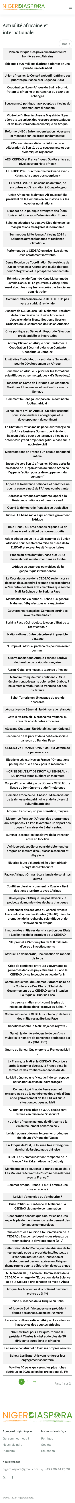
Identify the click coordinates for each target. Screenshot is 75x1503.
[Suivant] (35, 1381)
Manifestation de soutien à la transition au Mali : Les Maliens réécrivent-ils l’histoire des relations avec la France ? (37, 1173)
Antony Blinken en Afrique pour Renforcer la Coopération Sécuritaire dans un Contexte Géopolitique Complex (37, 347)
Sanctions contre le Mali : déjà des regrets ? (37, 1026)
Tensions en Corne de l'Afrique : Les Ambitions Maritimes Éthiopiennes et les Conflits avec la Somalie (38, 387)
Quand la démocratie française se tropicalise (37, 507)
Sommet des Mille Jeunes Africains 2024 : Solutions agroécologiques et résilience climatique (37, 239)
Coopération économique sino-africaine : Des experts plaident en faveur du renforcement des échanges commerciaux (37, 1220)
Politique (47, 1438)
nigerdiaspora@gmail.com (20, 1469)
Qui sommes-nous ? (16, 1438)
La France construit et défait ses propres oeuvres (37, 1348)
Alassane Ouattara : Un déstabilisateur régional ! (37, 728)
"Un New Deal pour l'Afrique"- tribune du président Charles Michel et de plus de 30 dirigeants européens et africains (37, 1336)
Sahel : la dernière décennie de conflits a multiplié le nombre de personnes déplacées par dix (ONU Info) (37, 1038)
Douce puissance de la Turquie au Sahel (37, 1301)
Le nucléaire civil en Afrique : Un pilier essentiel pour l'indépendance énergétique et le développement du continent (37, 415)
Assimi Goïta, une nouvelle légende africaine (38, 669)
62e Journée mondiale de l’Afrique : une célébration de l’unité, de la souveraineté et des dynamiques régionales (38, 148)
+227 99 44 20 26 (57, 1469)
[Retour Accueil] (24, 7)
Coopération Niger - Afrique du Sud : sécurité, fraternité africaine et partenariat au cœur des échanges (38, 92)
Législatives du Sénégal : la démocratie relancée (37, 709)
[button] (70, 7)
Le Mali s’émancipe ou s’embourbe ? (37, 1196)
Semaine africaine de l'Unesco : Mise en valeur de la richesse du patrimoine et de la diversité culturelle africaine (37, 799)
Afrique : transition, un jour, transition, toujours (37, 811)
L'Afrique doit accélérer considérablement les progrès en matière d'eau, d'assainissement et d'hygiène (37, 851)
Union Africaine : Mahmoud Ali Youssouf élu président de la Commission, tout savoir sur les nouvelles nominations (37, 199)
